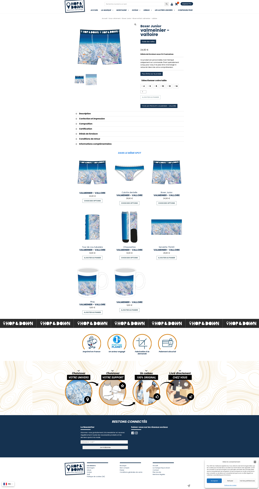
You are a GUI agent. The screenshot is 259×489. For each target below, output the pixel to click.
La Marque (106, 10)
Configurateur (185, 10)
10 (163, 86)
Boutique (123, 466)
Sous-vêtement (115, 18)
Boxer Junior (126, 18)
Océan (135, 10)
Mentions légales (159, 474)
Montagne (121, 10)
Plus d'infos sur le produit (151, 74)
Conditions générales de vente (131, 472)
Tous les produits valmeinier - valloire (159, 106)
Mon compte (124, 468)
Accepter (214, 481)
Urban (146, 10)
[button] (255, 462)
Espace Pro (186, 4)
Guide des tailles (148, 41)
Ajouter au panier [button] (92, 258)
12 (170, 86)
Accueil (94, 10)
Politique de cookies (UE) (96, 477)
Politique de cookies (230, 485)
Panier (122, 470)
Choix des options (92, 201)
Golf (88, 474)
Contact (156, 470)
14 (177, 86)
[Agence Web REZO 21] (188, 485)
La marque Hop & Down (161, 468)
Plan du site (157, 472)
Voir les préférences (247, 481)
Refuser (230, 481)
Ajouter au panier (150, 97)
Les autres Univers (164, 10)
